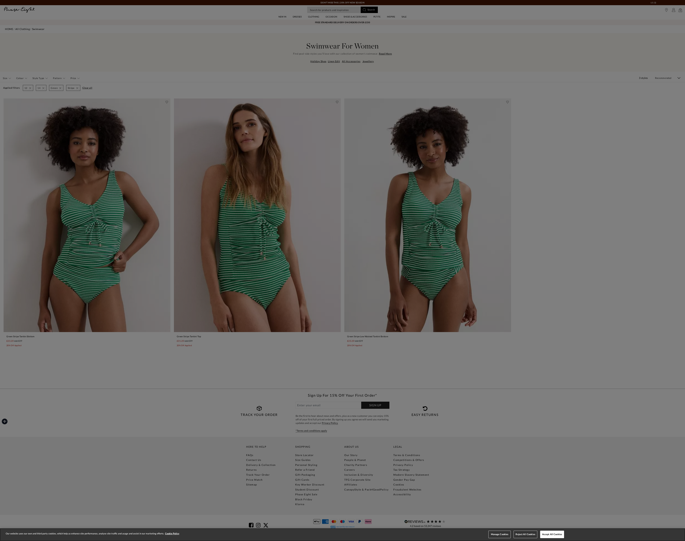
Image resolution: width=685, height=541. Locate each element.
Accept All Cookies (552, 534)
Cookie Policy (172, 533)
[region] (342, 534)
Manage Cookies (500, 534)
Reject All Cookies (525, 534)
